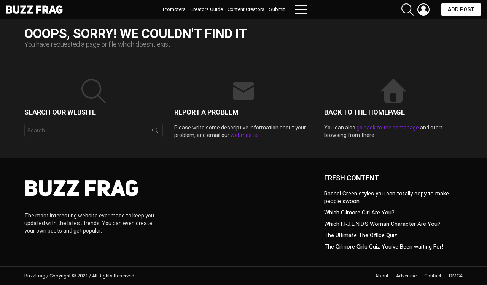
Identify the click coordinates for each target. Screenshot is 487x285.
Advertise (406, 276)
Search (155, 132)
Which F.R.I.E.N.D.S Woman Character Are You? (382, 223)
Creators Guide (206, 9)
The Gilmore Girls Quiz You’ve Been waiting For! (383, 246)
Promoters (174, 9)
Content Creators (246, 9)
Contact (432, 276)
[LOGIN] (423, 9)
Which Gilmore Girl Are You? (359, 212)
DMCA (456, 276)
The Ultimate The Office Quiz (360, 235)
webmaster (245, 135)
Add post (461, 9)
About (381, 276)
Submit (277, 9)
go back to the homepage (387, 127)
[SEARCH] (407, 9)
